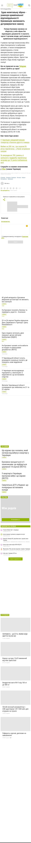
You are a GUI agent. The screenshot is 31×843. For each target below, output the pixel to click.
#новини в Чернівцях (11, 177)
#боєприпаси (4, 179)
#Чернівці (3, 177)
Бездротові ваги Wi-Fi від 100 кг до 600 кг (14, 684)
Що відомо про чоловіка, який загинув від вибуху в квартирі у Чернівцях (15, 452)
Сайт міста (6, 183)
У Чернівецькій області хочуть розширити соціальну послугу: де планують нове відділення (14, 360)
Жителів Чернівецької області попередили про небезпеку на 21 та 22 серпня (15, 387)
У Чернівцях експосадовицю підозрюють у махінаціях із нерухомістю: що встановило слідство (13, 374)
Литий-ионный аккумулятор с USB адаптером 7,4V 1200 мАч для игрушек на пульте (15, 709)
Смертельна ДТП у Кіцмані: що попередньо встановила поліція (15, 487)
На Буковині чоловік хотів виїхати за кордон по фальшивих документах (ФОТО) (15, 347)
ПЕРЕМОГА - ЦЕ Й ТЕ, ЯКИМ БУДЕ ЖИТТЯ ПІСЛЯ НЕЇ (15, 635)
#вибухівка (10, 179)
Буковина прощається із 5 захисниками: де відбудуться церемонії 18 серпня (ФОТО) (14, 464)
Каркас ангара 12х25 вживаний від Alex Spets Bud (14, 659)
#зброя (23, 177)
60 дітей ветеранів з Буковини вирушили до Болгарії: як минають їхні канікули (15, 299)
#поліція (19, 177)
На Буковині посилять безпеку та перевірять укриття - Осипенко (14, 311)
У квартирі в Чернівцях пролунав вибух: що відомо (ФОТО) (14, 475)
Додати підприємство (15, 559)
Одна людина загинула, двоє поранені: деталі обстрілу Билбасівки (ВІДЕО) (13, 335)
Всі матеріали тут (15, 519)
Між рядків (9, 508)
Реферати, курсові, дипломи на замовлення (14, 734)
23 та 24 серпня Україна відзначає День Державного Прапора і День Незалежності (15, 322)
